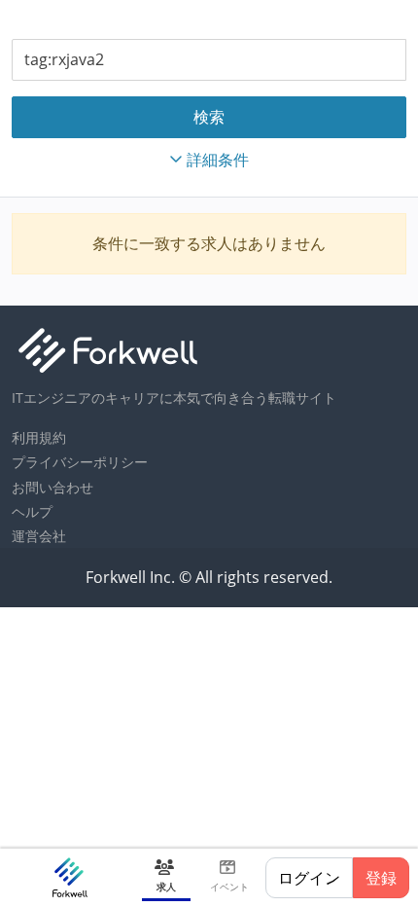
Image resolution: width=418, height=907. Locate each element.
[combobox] (209, 60)
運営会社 (39, 535)
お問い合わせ (52, 487)
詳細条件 (218, 159)
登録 (381, 878)
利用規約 (39, 437)
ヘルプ (32, 511)
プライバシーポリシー (80, 462)
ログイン (309, 878)
